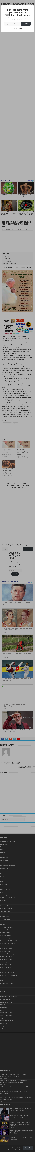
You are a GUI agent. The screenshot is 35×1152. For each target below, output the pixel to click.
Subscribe (26, 24)
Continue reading (17, 28)
